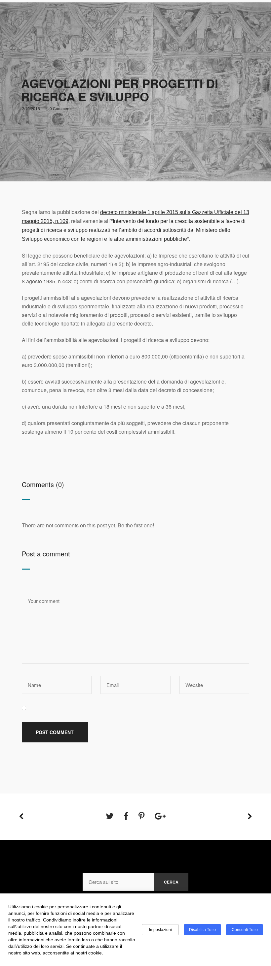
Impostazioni (160, 929)
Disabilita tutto (202, 929)
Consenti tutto (245, 929)
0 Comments (61, 108)
